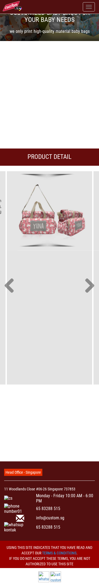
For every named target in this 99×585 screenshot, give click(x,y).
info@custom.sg (50, 517)
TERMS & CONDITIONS (59, 553)
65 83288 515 (48, 508)
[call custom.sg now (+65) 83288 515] (55, 576)
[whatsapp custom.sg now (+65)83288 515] (43, 576)
